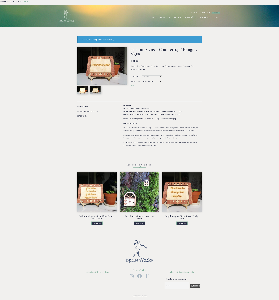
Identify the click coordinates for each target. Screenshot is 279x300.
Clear (132, 85)
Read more (97, 223)
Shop (154, 17)
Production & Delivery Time (97, 272)
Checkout (215, 12)
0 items (203, 12)
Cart (216, 17)
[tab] (97, 106)
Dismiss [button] (25, 2)
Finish (135, 76)
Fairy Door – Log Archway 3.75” (140, 216)
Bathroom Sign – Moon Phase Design (97, 216)
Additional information (87, 111)
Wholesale (205, 17)
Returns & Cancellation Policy (182, 272)
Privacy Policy (139, 270)
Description (82, 107)
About (163, 17)
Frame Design (135, 81)
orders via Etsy (108, 39)
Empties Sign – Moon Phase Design (182, 216)
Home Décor (190, 17)
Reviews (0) (82, 116)
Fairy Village (175, 17)
